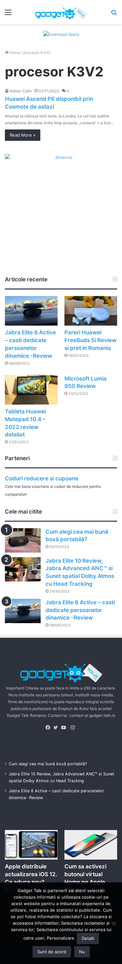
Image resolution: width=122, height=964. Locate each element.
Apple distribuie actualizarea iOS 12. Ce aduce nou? (31, 874)
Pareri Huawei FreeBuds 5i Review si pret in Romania (90, 340)
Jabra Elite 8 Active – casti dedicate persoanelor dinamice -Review (80, 610)
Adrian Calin (21, 90)
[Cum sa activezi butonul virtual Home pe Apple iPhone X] (90, 845)
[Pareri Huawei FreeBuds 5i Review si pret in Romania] (90, 311)
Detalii (88, 938)
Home (14, 52)
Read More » (22, 135)
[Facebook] (49, 727)
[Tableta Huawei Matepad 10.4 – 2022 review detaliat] (31, 390)
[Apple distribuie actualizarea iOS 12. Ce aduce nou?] (31, 845)
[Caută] (114, 14)
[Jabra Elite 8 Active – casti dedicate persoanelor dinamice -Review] (31, 311)
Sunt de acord (51, 951)
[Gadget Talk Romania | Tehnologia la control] (61, 12)
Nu (82, 951)
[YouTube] (65, 727)
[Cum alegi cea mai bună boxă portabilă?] (23, 540)
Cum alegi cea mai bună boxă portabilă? (48, 763)
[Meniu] (8, 14)
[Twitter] (57, 727)
